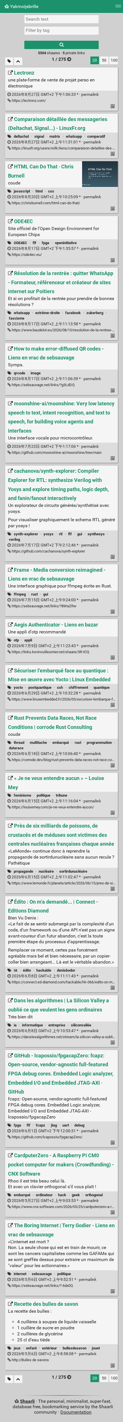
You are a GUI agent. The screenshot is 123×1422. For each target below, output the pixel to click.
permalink (55, 94)
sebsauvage (42, 1274)
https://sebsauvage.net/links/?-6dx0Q (42, 1285)
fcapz (40, 1125)
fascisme (16, 318)
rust (34, 594)
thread (19, 742)
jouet (96, 1348)
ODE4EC (20, 243)
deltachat (21, 136)
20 (94, 60)
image (36, 373)
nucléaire (46, 871)
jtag (54, 1125)
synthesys (96, 534)
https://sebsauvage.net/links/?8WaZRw (43, 606)
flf (34, 243)
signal (39, 136)
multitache (38, 742)
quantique (102, 687)
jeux (17, 1348)
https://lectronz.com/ (28, 100)
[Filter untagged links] (9, 61)
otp (16, 640)
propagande (23, 871)
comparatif (96, 136)
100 (114, 60)
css (51, 191)
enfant (31, 1348)
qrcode (19, 373)
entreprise (56, 1025)
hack (62, 1195)
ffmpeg (20, 594)
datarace (16, 748)
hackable (43, 970)
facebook (73, 313)
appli (28, 640)
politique (43, 795)
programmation (99, 742)
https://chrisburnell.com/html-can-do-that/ (45, 203)
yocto (18, 687)
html (39, 191)
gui (79, 534)
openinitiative (66, 243)
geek (76, 1195)
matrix (54, 136)
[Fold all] (18, 61)
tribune (61, 795)
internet (20, 1274)
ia (15, 1025)
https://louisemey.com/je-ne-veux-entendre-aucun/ (52, 807)
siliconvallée (81, 1025)
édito (27, 970)
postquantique (39, 687)
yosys (48, 534)
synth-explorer (26, 534)
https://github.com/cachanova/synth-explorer (48, 551)
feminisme (22, 795)
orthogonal (94, 1195)
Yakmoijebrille (23, 6)
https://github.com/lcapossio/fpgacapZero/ (46, 1137)
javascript (22, 191)
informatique (32, 1025)
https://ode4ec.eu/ (26, 254)
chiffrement (78, 687)
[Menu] (118, 7)
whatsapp (74, 136)
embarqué (60, 742)
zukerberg (94, 313)
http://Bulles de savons (30, 1360)
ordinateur (44, 1195)
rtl (60, 534)
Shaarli (27, 1401)
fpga (45, 243)
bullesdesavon (74, 1348)
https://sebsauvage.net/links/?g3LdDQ (43, 385)
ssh (60, 687)
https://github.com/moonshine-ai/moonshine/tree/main (56, 452)
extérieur (49, 1348)
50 (104, 60)
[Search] (61, 45)
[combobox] (61, 30)
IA (15, 970)
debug (79, 1125)
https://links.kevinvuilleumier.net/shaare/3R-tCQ (50, 652)
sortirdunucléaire (73, 871)
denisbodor (66, 970)
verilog (14, 539)
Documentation (76, 1412)
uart (65, 1125)
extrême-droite (47, 313)
